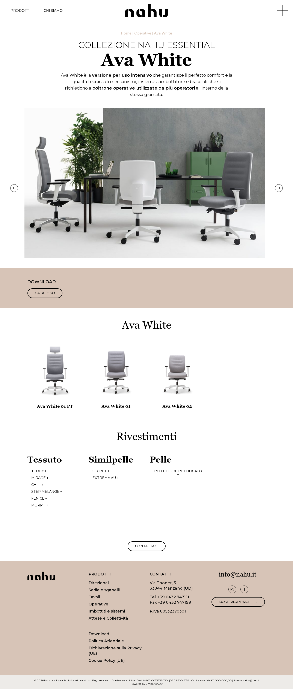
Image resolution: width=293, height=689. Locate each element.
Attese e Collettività (108, 618)
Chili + (37, 485)
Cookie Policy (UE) (107, 660)
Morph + (39, 505)
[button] (14, 188)
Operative (142, 33)
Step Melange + (46, 491)
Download (99, 634)
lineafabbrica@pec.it (246, 680)
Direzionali (99, 583)
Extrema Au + (105, 478)
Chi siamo (53, 10)
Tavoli (94, 597)
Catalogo (45, 293)
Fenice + (39, 498)
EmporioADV (154, 683)
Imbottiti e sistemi (107, 611)
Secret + (100, 471)
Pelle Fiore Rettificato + (178, 472)
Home (126, 33)
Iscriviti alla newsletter (238, 602)
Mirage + (39, 478)
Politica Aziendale (106, 641)
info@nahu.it (237, 574)
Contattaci (146, 546)
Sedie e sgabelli (104, 590)
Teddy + (39, 471)
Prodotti (20, 10)
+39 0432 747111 (173, 597)
